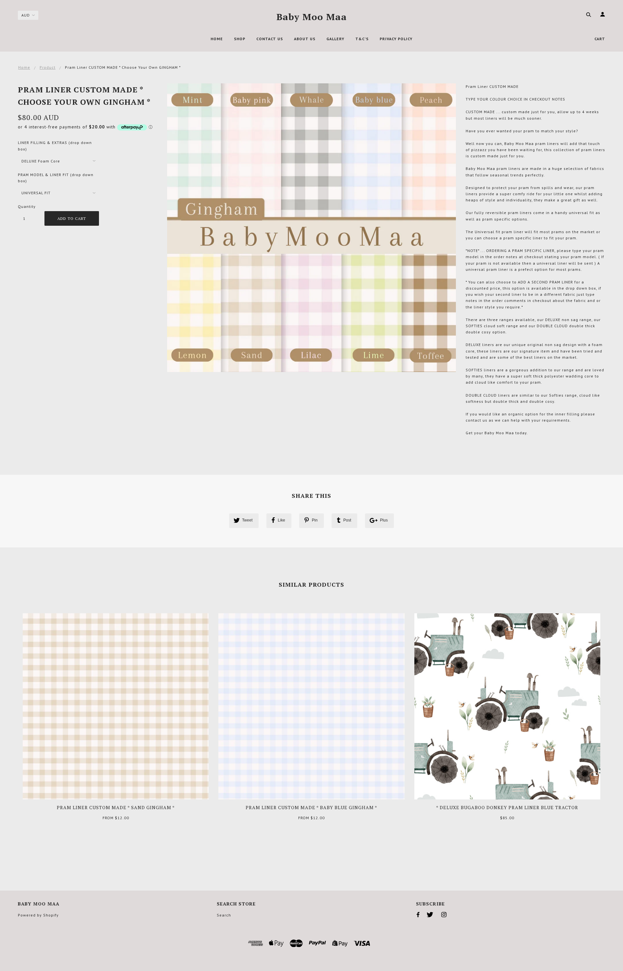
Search (224, 915)
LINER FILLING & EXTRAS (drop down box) (55, 145)
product (47, 67)
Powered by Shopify (38, 915)
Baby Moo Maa (311, 17)
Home (24, 67)
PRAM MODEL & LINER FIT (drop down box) (55, 177)
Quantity (27, 206)
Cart (599, 38)
